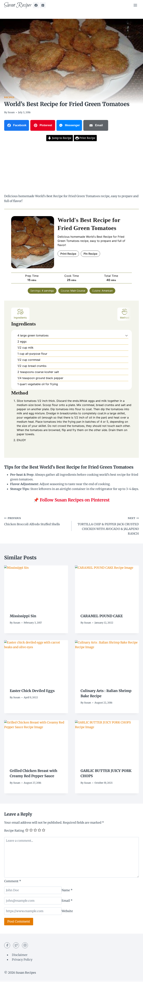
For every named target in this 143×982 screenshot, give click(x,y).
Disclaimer (20, 955)
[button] (126, 335)
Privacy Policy (22, 959)
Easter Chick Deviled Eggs (32, 691)
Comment (12, 881)
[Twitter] (16, 945)
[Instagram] (25, 945)
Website (67, 911)
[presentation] (36, 586)
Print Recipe (87, 138)
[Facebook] (36, 5)
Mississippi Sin (23, 616)
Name (67, 890)
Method (124, 317)
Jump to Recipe (61, 138)
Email (67, 901)
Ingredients (20, 317)
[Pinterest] (43, 5)
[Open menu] (135, 5)
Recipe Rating (14, 830)
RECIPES (9, 97)
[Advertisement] (71, 168)
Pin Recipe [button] (90, 253)
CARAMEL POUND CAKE (102, 616)
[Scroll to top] (134, 976)
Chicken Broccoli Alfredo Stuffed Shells (32, 521)
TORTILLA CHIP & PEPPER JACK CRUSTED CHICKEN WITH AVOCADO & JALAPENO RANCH (108, 526)
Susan (11, 112)
